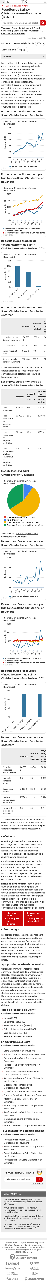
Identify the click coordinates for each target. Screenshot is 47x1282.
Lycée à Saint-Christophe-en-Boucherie (23, 1091)
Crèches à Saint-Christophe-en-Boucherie (25, 1095)
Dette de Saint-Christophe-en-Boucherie (13, 918)
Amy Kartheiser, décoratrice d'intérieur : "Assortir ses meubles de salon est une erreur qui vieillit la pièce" (23, 1210)
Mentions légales (22, 1250)
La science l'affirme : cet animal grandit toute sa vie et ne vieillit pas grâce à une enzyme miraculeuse (23, 1218)
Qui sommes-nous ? (10, 1242)
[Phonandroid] (35, 1279)
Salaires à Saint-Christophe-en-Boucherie (24, 1054)
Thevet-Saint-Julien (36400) (18, 1025)
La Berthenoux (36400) (15, 1022)
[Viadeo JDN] (35, 1273)
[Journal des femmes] (12, 1263)
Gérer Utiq (23, 1247)
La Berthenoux (25, 28)
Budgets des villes (13, 6)
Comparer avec (8, 50)
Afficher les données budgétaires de (17, 43)
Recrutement (18, 1245)
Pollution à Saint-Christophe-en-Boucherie (24, 1125)
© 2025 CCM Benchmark (23, 1252)
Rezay (14, 28)
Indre (26, 6)
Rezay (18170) (10, 1018)
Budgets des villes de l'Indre (18, 1037)
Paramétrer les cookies (10, 1247)
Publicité (41, 1242)
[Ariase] (12, 1278)
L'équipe (23, 1242)
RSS (43, 1247)
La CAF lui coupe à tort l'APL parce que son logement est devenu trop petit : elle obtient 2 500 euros (23, 1202)
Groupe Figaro (35, 1250)
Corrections (10, 1250)
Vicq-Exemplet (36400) (15, 1033)
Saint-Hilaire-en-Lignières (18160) (20, 1029)
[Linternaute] (12, 1268)
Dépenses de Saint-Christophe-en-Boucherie (33, 918)
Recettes (7, 56)
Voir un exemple (37, 1183)
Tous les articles (34, 1247)
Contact (9, 1245)
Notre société (32, 1242)
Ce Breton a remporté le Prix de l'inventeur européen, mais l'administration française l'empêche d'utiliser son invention (22, 1226)
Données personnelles (33, 1245)
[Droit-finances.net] (35, 1268)
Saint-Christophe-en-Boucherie (19, 1051)
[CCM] (35, 1263)
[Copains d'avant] (12, 1273)
